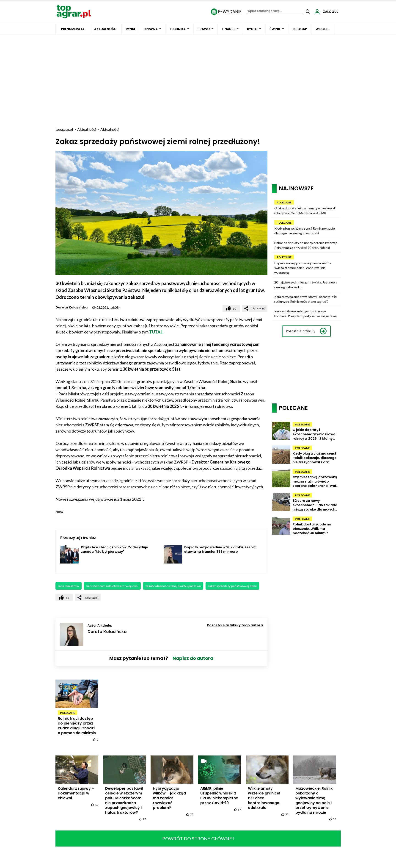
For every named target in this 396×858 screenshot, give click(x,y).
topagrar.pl (64, 129)
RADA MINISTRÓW (68, 586)
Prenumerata (73, 29)
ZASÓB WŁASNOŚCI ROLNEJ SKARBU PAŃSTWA (173, 586)
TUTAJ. (156, 331)
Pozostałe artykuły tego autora (235, 625)
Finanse (228, 29)
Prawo (204, 29)
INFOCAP (299, 29)
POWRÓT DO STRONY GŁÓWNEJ (198, 838)
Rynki (130, 29)
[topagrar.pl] (73, 11)
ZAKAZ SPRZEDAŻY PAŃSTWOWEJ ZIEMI (232, 586)
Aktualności (105, 29)
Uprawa (150, 29)
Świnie (275, 29)
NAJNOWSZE (296, 188)
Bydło (252, 29)
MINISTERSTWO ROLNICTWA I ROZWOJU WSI (112, 586)
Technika (178, 29)
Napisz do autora (193, 658)
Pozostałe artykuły (300, 331)
